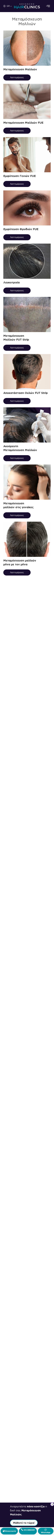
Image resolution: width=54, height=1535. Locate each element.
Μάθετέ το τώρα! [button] (24, 1522)
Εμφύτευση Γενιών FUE (19, 175)
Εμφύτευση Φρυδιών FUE (20, 229)
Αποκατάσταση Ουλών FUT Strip (25, 392)
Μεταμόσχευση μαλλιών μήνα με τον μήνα (19, 562)
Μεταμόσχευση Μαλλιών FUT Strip (16, 337)
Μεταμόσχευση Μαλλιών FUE (23, 122)
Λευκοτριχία (11, 282)
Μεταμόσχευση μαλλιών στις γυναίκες (18, 505)
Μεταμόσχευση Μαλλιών (20, 69)
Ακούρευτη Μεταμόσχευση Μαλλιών (20, 448)
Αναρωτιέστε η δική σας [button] (28, 1510)
